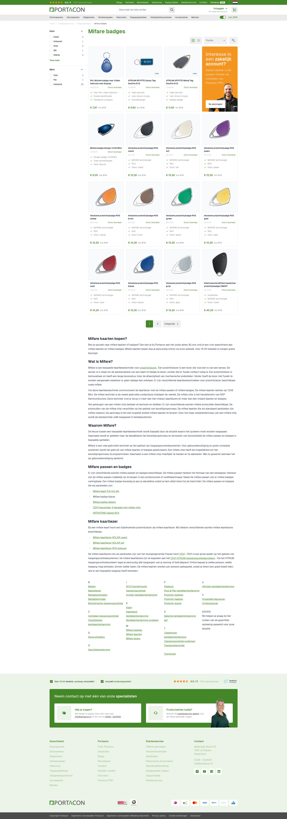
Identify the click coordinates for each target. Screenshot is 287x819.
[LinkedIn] (219, 771)
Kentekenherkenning (137, 616)
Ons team (103, 775)
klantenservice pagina (188, 713)
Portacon (103, 741)
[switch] (223, 17)
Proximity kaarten (173, 599)
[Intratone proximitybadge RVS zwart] (144, 129)
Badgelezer (94, 590)
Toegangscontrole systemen (179, 641)
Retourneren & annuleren (159, 761)
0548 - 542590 (113, 716)
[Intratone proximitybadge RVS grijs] (181, 264)
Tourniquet (170, 653)
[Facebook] (212, 771)
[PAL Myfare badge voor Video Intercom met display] (106, 62)
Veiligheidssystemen (161, 17)
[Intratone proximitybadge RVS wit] (181, 129)
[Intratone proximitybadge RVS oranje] (106, 197)
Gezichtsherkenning (99, 649)
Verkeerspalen (105, 17)
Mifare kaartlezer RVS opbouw (110, 548)
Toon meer (55, 60)
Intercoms (121, 17)
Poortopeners (56, 17)
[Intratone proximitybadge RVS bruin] (144, 197)
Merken (195, 17)
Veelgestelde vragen (157, 770)
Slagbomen (88, 17)
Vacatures (157, 2)
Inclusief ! (118, 681)
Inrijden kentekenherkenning (141, 594)
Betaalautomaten (97, 594)
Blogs (119, 2)
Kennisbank (143, 2)
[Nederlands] (235, 2)
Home (52, 23)
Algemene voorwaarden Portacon (87, 815)
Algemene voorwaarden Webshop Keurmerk (128, 815)
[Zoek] (172, 10)
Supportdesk (171, 2)
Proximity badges (173, 594)
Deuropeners (73, 17)
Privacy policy (159, 815)
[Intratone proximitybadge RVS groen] (181, 197)
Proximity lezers (172, 603)
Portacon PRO (105, 780)
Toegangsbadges (84, 23)
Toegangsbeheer (138, 17)
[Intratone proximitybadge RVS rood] (106, 264)
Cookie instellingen (178, 815)
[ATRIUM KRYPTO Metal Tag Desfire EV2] (181, 62)
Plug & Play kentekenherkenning (181, 590)
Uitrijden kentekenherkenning (218, 586)
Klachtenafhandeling (157, 766)
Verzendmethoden (156, 751)
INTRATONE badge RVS (106, 513)
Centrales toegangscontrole (103, 616)
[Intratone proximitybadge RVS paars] (219, 129)
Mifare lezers (133, 638)
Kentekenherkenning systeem (142, 620)
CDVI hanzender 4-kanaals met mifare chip (117, 507)
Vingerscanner (210, 603)
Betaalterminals (97, 599)
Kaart (129, 607)
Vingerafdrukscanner (213, 599)
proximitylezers (148, 367)
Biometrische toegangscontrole (105, 603)
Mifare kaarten (134, 634)
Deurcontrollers (96, 637)
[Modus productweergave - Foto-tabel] (193, 40)
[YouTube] (204, 771)
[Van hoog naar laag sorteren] (233, 40)
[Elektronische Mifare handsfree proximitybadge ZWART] (219, 264)
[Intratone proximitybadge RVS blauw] (144, 264)
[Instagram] (197, 771)
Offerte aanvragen (156, 746)
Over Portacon (106, 746)
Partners (129, 2)
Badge (92, 586)
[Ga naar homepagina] (67, 9)
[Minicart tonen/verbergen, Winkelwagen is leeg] (235, 10)
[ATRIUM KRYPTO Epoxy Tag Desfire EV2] (144, 62)
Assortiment (57, 741)
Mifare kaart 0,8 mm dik (106, 491)
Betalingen (152, 756)
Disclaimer (195, 815)
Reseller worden (107, 770)
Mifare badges (134, 630)
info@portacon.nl (83, 716)
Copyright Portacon (59, 815)
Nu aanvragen (215, 104)
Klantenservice (188, 2)
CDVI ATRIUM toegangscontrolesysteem (193, 558)
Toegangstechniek (174, 645)
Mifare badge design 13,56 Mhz (106, 148)
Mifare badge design (104, 502)
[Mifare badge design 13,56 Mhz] (106, 129)
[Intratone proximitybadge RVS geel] (219, 197)
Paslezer (169, 586)
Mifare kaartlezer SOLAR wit (108, 542)
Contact (203, 2)
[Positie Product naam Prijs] (215, 40)
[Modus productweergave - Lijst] (198, 40)
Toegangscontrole (65, 23)
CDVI (182, 554)
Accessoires (181, 17)
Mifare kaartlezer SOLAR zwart (110, 537)
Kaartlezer (132, 611)
